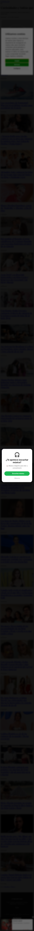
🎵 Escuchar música (17, 473)
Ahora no (17, 478)
